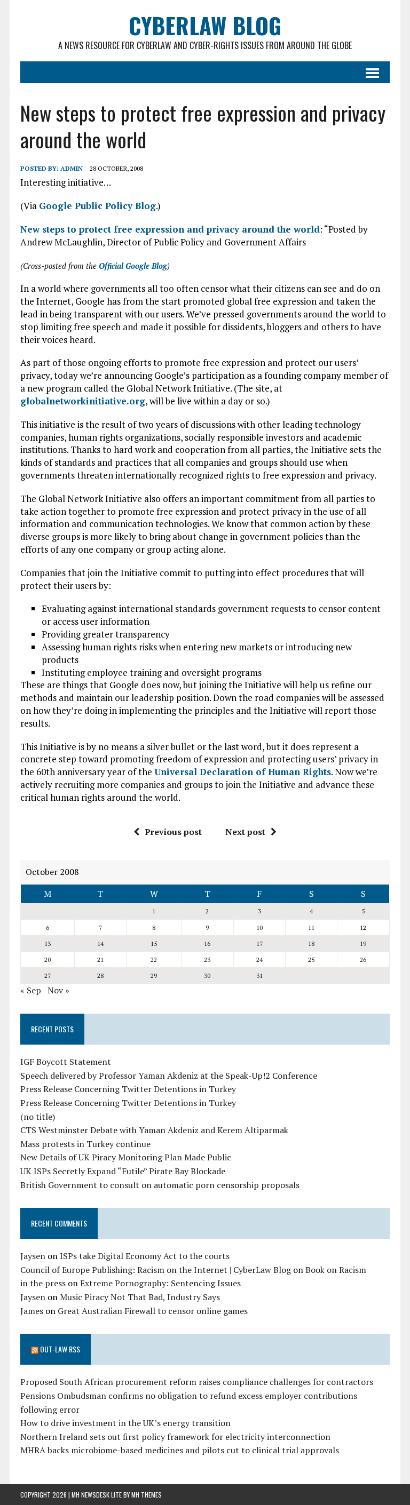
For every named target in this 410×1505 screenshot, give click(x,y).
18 (311, 943)
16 (207, 943)
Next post (245, 832)
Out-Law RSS (60, 1349)
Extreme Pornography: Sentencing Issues (160, 1283)
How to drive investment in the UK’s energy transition (125, 1423)
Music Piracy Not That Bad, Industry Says (140, 1297)
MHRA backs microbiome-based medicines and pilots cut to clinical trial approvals (179, 1450)
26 (363, 959)
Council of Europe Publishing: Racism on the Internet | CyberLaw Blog (155, 1270)
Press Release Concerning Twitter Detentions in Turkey (128, 1089)
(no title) (37, 1116)
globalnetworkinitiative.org (82, 401)
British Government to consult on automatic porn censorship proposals (159, 1185)
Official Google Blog (133, 266)
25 (311, 959)
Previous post (173, 832)
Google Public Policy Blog (97, 206)
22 (154, 959)
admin (71, 168)
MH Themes (146, 1494)
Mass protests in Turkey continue (85, 1144)
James (31, 1311)
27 (47, 976)
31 (259, 976)
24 (259, 959)
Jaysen (32, 1256)
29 (154, 976)
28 (100, 976)
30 (207, 976)
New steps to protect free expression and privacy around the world (170, 229)
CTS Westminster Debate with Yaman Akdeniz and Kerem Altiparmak (154, 1130)
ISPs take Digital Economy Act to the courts (145, 1256)
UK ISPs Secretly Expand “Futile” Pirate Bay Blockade (122, 1171)
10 (259, 927)
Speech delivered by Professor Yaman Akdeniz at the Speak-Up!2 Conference (168, 1075)
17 (259, 943)
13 (47, 943)
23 (207, 959)
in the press (43, 1283)
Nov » (58, 990)
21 (100, 959)
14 (100, 943)
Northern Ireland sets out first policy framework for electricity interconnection (175, 1437)
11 (311, 927)
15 (154, 943)
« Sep (30, 990)
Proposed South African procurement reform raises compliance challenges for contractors (196, 1382)
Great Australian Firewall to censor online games (153, 1311)
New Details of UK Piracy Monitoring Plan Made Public (125, 1157)
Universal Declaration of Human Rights (242, 772)
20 (47, 959)
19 (363, 943)
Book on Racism (335, 1270)
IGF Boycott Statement (65, 1062)
